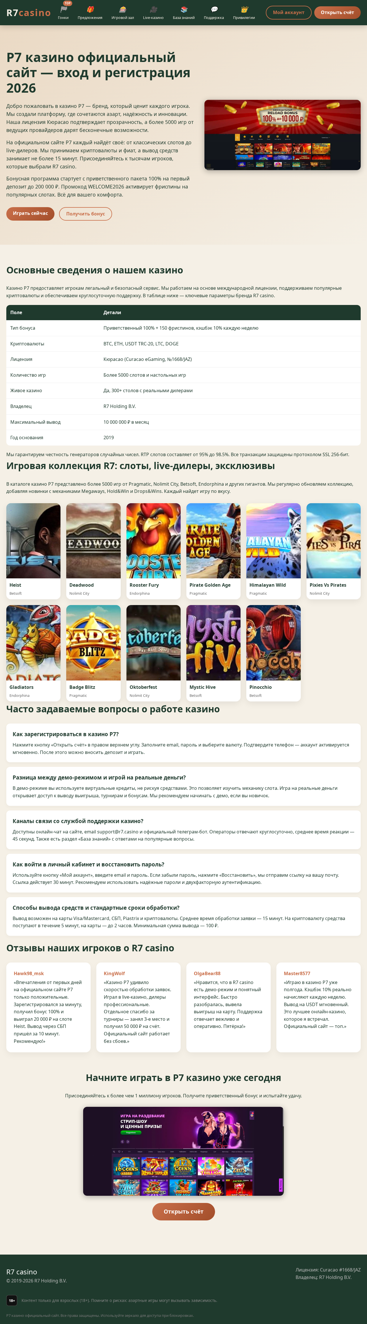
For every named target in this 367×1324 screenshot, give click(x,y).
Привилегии (244, 12)
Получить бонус (85, 214)
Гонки (64, 11)
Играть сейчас (30, 213)
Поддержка (214, 12)
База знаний (184, 12)
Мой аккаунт (288, 12)
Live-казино (153, 12)
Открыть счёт (337, 12)
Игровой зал (123, 12)
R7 (28, 12)
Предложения (90, 12)
